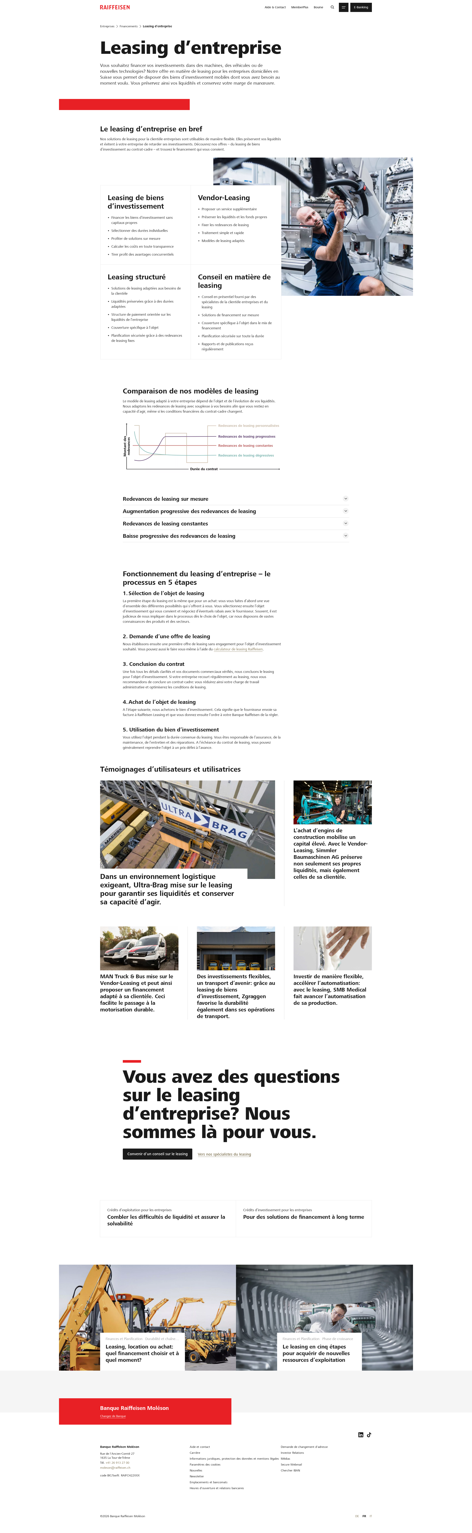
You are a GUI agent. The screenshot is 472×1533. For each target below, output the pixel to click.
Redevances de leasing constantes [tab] (165, 523)
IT (371, 1516)
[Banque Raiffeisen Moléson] (115, 7)
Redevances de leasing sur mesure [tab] (165, 499)
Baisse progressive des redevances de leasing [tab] (179, 536)
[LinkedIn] (361, 1435)
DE (357, 1516)
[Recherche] (332, 7)
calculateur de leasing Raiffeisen (238, 649)
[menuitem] (275, 7)
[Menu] (343, 7)
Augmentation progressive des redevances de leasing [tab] (189, 511)
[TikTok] (369, 1435)
